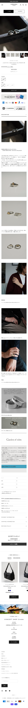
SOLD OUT (14, 90)
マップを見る (14, 642)
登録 (5, 685)
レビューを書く (14, 544)
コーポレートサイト (5, 671)
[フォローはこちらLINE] (9, 691)
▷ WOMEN (19, 11)
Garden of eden (14, 60)
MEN (10, 558)
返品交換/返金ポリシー (5, 662)
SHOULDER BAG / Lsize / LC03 (9, 586)
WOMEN (16, 558)
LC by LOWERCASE (9, 584)
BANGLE (3, 300)
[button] (4, 66)
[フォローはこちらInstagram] (2, 691)
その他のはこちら (12, 498)
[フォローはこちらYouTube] (6, 691)
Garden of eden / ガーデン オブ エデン (8, 149)
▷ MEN (9, 11)
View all (14, 596)
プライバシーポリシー (5, 664)
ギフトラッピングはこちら (6, 415)
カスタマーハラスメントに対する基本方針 (9, 673)
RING (2, 379)
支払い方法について (5, 660)
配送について (4, 658)
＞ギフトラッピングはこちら (5, 511)
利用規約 (3, 668)
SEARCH (3, 656)
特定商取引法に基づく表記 (6, 666)
